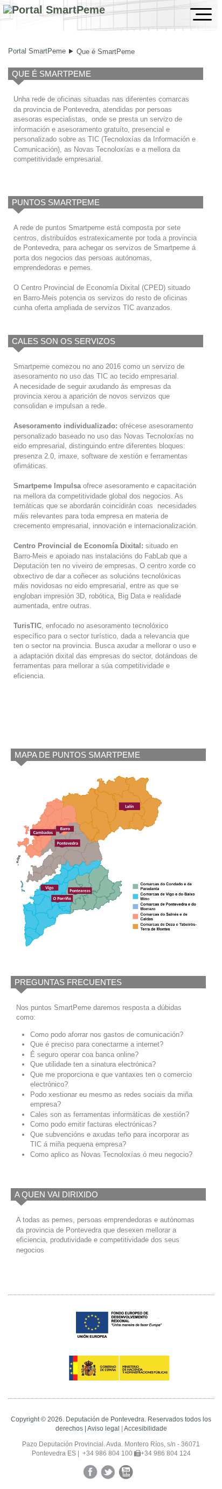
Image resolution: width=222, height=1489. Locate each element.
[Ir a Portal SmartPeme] (54, 10)
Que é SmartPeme (106, 52)
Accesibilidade (145, 1428)
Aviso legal (103, 1428)
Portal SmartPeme (37, 51)
